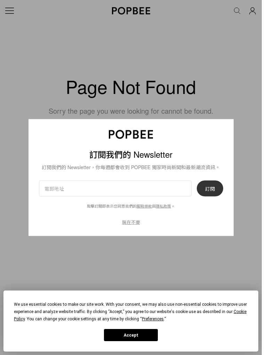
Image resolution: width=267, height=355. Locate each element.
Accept (131, 335)
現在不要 (131, 222)
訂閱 (210, 188)
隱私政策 (163, 206)
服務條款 (144, 206)
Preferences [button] (153, 319)
